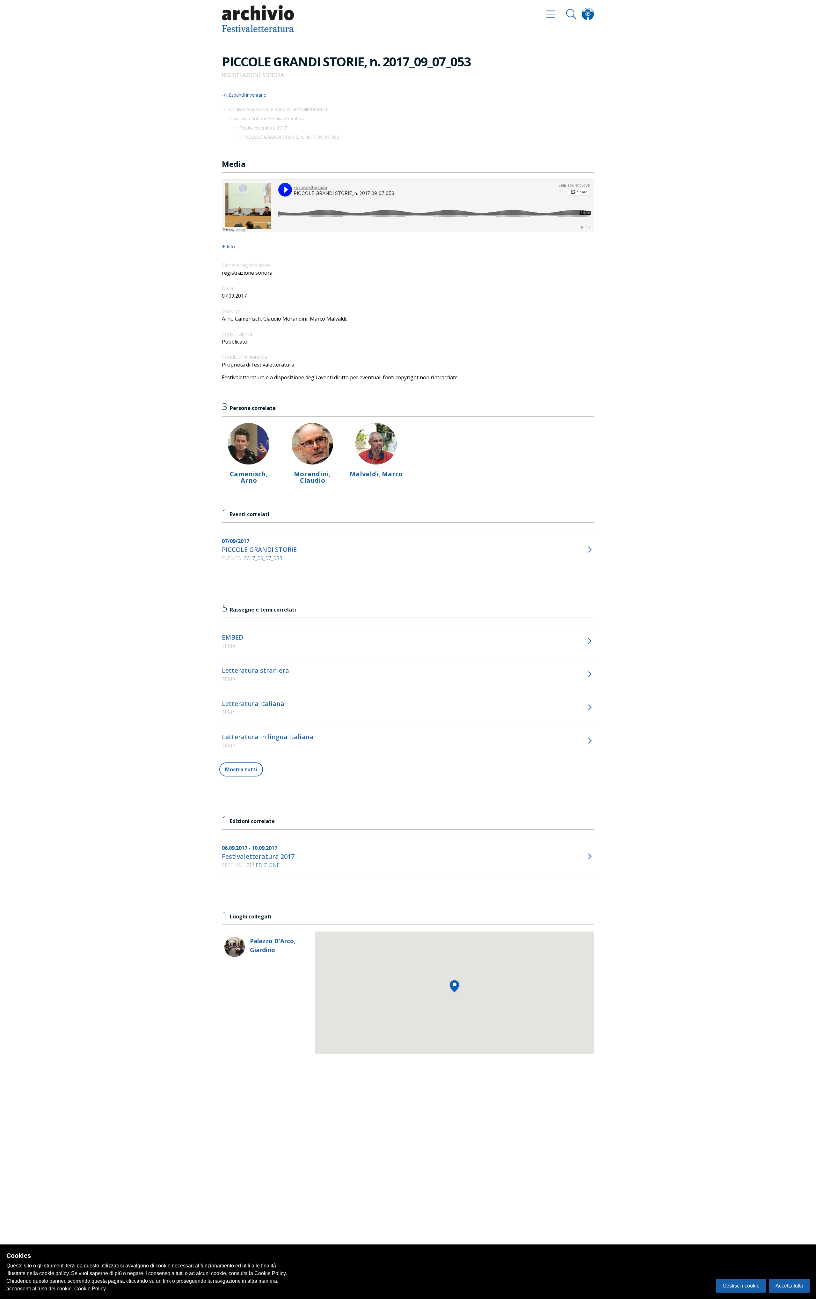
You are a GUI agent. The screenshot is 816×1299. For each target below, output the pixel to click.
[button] (454, 986)
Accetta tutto (789, 1285)
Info (231, 246)
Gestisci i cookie (741, 1285)
